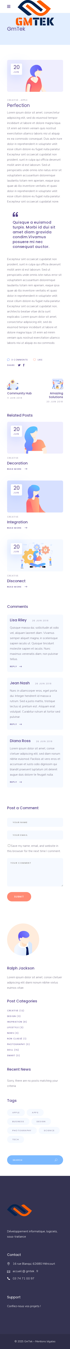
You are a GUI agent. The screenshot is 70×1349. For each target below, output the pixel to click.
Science (49, 1130)
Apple (24, 100)
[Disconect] (35, 570)
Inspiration (14, 1021)
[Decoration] (35, 453)
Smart (11, 1055)
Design (11, 1016)
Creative (13, 100)
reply (13, 666)
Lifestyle (13, 1027)
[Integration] (35, 511)
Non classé (15, 1038)
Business (18, 1121)
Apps (35, 1112)
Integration (17, 522)
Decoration (17, 463)
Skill (10, 1049)
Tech (15, 1139)
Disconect (16, 581)
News (10, 1033)
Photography (16, 1044)
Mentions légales (45, 1341)
